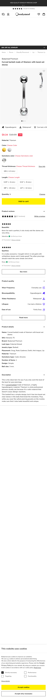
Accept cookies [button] (23, 687)
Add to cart (23, 201)
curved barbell (11, 385)
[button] (23, 96)
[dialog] (23, 672)
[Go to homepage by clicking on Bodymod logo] (23, 14)
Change (42, 194)
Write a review (39, 216)
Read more (23, 317)
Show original (15, 240)
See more (23, 272)
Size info (42, 166)
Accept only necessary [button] (23, 694)
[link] (4, 149)
